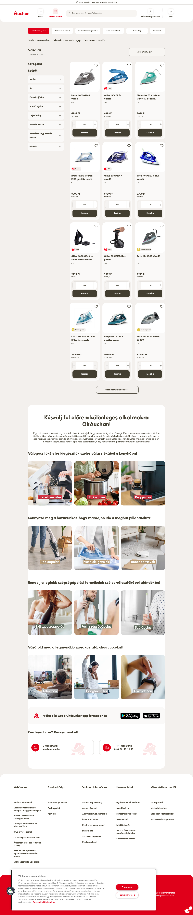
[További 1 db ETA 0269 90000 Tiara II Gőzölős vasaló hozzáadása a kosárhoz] (95, 365)
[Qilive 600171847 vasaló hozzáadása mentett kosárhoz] (129, 145)
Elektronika (57, 40)
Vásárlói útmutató (159, 808)
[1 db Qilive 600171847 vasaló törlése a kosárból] (107, 204)
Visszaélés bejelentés (91, 836)
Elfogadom (127, 887)
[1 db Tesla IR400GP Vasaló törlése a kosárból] (139, 285)
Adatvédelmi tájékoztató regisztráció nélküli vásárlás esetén (26, 854)
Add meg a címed (99, 2)
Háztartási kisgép (73, 40)
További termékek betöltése (116, 390)
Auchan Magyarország (92, 802)
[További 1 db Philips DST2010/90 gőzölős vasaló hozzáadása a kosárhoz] (127, 365)
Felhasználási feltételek (126, 814)
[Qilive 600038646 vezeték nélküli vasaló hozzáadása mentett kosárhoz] (96, 226)
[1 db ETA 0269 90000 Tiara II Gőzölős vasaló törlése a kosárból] (74, 365)
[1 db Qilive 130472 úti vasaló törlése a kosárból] (107, 124)
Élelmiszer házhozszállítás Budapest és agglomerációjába (27, 809)
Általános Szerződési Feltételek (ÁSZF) (27, 844)
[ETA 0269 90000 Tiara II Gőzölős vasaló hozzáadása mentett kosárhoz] (96, 306)
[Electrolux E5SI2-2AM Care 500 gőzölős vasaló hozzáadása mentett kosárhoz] (161, 65)
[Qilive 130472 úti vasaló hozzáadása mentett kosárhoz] (129, 65)
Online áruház (43, 40)
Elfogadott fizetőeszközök (162, 814)
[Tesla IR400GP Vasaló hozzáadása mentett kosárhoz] (161, 226)
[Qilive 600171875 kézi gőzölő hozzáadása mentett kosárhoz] (129, 226)
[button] (10, 890)
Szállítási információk (23, 802)
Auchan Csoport (89, 808)
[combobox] (101, 13)
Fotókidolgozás (123, 825)
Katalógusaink (157, 802)
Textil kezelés (89, 40)
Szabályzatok (54, 808)
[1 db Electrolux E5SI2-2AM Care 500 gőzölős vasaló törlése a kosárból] (139, 124)
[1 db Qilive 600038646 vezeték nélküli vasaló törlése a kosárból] (74, 285)
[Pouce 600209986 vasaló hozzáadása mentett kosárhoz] (96, 65)
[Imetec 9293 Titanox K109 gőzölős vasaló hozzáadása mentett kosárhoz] (96, 145)
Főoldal (31, 40)
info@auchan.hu (51, 749)
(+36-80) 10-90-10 (123, 749)
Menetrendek (122, 819)
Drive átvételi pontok (23, 832)
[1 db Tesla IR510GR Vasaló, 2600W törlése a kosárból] (139, 365)
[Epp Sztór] (151, 716)
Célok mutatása (127, 895)
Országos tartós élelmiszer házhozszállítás (25, 825)
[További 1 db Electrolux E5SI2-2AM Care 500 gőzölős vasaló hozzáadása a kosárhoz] (160, 124)
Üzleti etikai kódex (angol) (93, 825)
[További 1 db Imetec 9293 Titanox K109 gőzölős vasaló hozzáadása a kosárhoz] (95, 204)
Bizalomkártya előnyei (57, 802)
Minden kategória (38, 31)
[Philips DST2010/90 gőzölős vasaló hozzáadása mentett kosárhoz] (129, 306)
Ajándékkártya (122, 808)
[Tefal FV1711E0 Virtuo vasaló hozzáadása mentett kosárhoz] (161, 145)
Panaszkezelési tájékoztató (162, 819)
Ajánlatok (52, 814)
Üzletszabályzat (89, 842)
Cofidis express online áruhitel (27, 837)
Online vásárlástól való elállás (27, 862)
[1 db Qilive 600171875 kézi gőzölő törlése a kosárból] (107, 285)
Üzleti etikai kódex (90, 819)
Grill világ (137, 31)
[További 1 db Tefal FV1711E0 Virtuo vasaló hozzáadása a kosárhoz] (160, 204)
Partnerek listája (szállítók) (44, 902)
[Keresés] (69, 13)
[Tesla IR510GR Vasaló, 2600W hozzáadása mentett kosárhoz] (161, 306)
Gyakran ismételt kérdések (128, 802)
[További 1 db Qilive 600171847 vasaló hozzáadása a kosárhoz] (127, 204)
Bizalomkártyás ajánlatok (87, 31)
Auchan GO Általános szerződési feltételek (125, 831)
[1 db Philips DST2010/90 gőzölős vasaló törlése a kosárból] (107, 365)
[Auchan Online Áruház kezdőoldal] (21, 13)
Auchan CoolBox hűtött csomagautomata (24, 817)
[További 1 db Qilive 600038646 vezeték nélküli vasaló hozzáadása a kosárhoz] (95, 285)
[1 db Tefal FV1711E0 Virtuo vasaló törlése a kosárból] (139, 204)
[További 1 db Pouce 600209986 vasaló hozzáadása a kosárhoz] (95, 124)
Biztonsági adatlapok (125, 839)
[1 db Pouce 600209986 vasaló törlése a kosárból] (74, 124)
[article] (85, 100)
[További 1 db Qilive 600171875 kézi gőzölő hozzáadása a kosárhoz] (127, 285)
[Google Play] (130, 716)
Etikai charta (87, 831)
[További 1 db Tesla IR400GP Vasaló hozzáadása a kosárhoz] (160, 285)
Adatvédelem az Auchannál (94, 814)
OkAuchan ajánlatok (62, 31)
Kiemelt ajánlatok (113, 31)
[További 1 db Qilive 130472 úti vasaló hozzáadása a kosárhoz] (127, 124)
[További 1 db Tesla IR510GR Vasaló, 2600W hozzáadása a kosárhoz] (160, 365)
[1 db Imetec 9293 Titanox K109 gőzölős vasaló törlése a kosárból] (74, 204)
